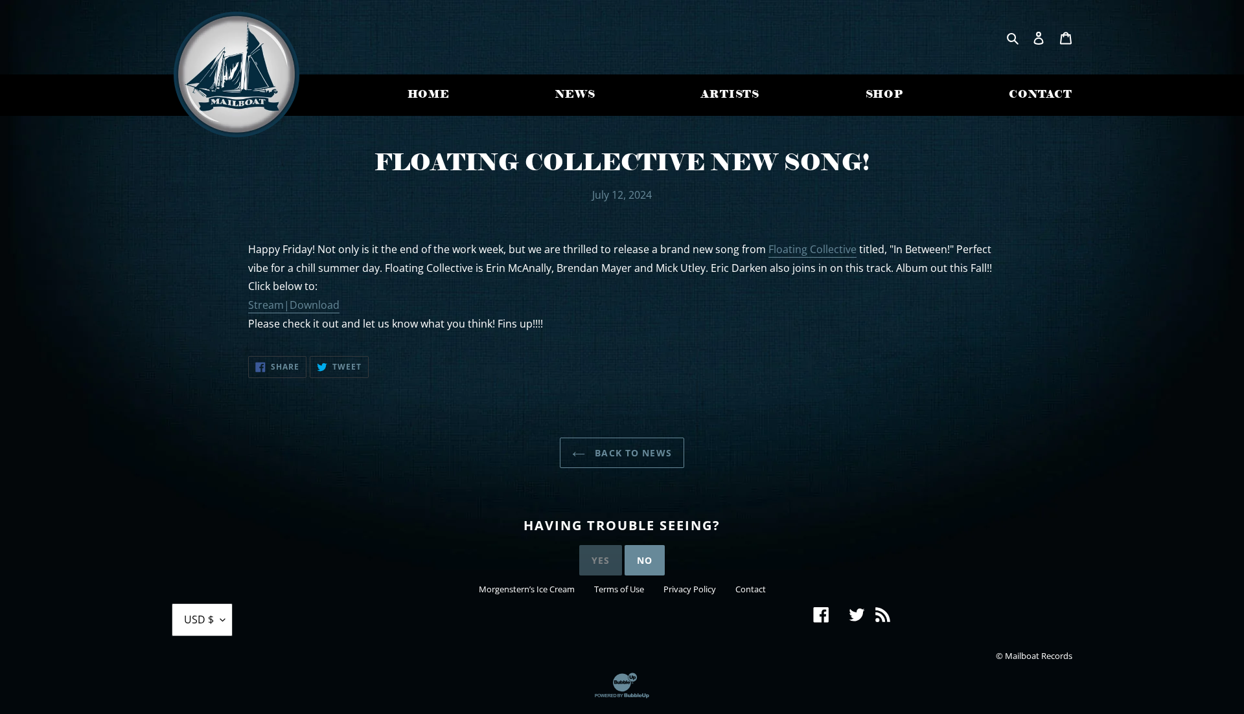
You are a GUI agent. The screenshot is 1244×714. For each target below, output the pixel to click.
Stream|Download (294, 305)
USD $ (199, 619)
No (644, 560)
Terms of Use (619, 589)
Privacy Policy (689, 589)
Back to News (632, 453)
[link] (812, 250)
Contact (750, 589)
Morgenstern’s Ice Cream (527, 589)
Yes (601, 560)
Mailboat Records (1038, 656)
